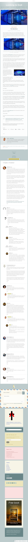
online (21, 146)
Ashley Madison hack (10, 110)
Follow (8, 442)
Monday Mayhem (10, 54)
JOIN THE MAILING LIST (11, 435)
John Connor (14, 156)
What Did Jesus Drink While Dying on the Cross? (12, 452)
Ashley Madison (8, 146)
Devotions (7, 464)
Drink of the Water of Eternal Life (10, 451)
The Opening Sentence (10, 265)
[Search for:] (14, 429)
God (13, 146)
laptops (17, 146)
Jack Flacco (18, 30)
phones (24, 146)
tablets (4, 147)
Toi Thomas (9, 217)
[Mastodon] (15, 483)
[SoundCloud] (14, 483)
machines (19, 146)
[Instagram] (8, 483)
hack (15, 146)
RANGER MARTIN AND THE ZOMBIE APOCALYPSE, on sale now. (14, 118)
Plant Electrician (9, 376)
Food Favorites (8, 468)
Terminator (6, 147)
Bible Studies (7, 466)
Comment (22, 401)
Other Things (7, 470)
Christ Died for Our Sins (9, 455)
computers (11, 146)
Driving (14, 153)
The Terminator (12, 85)
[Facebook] (7, 483)
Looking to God (14, 5)
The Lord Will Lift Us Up (9, 454)
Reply (7, 203)
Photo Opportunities (8, 469)
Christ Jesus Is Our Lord (9, 453)
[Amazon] (10, 483)
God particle (23, 96)
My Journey (7, 465)
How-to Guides (8, 467)
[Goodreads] (12, 483)
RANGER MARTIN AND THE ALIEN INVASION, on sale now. (13, 119)
